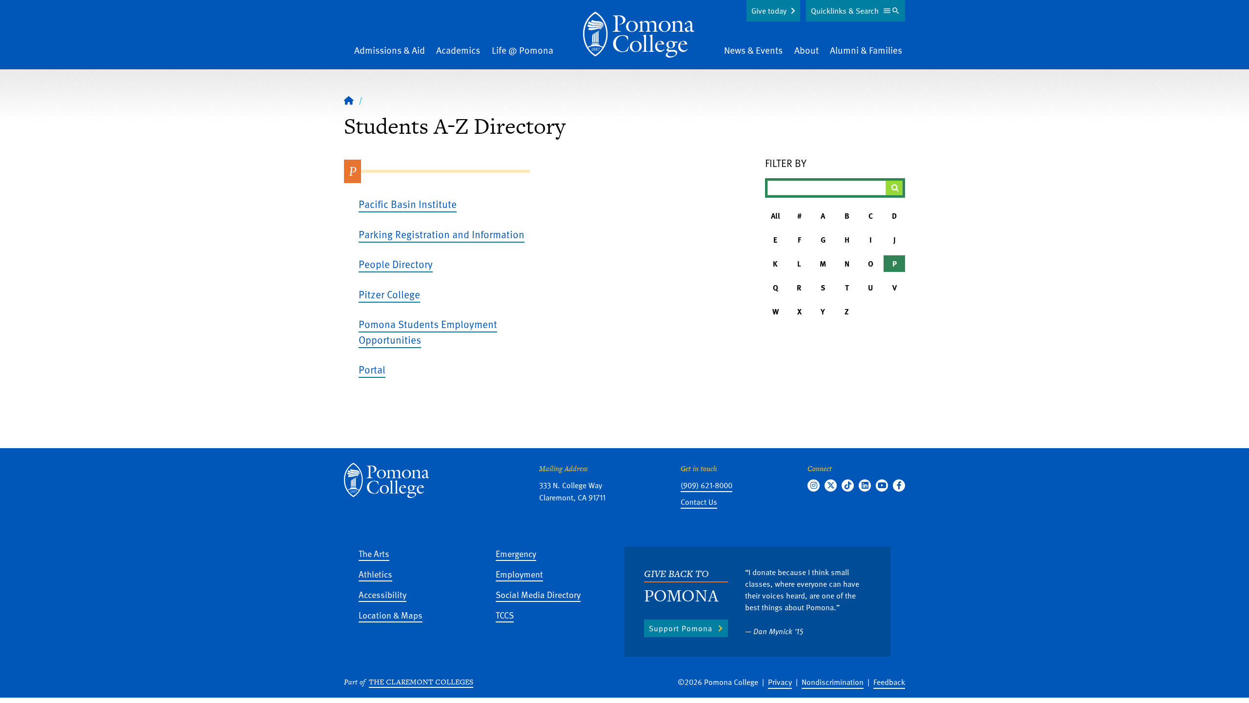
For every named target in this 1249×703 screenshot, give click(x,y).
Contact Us (699, 502)
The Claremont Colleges (421, 682)
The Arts (374, 553)
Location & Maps (391, 614)
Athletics (375, 573)
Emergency (516, 553)
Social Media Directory (538, 594)
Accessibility (382, 594)
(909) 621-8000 (706, 485)
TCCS (505, 614)
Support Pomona (680, 628)
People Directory (396, 263)
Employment (519, 573)
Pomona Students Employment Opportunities (428, 331)
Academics (458, 50)
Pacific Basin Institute (408, 203)
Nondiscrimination (833, 682)
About (806, 50)
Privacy (780, 682)
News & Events (753, 50)
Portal (372, 369)
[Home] (638, 35)
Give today (768, 11)
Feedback (889, 682)
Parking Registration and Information (441, 234)
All (775, 216)
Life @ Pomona (522, 50)
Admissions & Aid (389, 50)
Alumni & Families (866, 50)
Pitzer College (389, 294)
